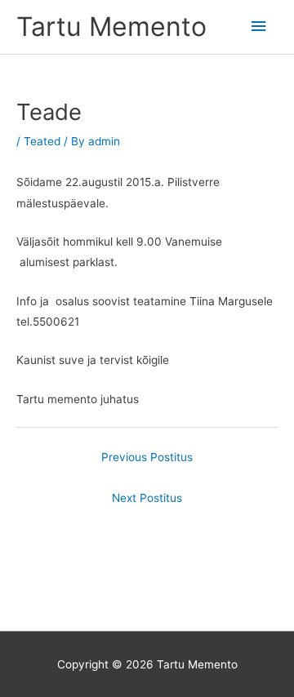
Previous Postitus (147, 457)
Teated (42, 141)
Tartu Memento (111, 26)
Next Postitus (147, 497)
